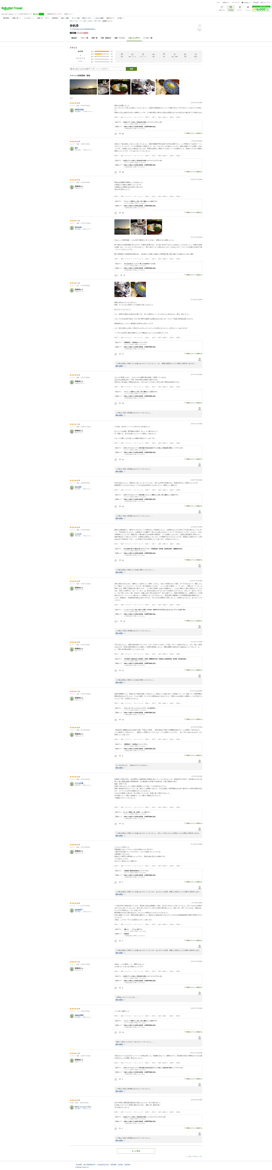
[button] (83, 87)
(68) (106, 38)
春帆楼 (74, 25)
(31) (134, 38)
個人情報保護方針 (90, 1164)
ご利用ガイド (226, 2)
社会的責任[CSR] (103, 1164)
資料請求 (127, 1164)
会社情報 (79, 1164)
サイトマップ (235, 2)
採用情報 (113, 1164)
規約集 (120, 1164)
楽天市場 (255, 2)
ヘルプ (218, 2)
